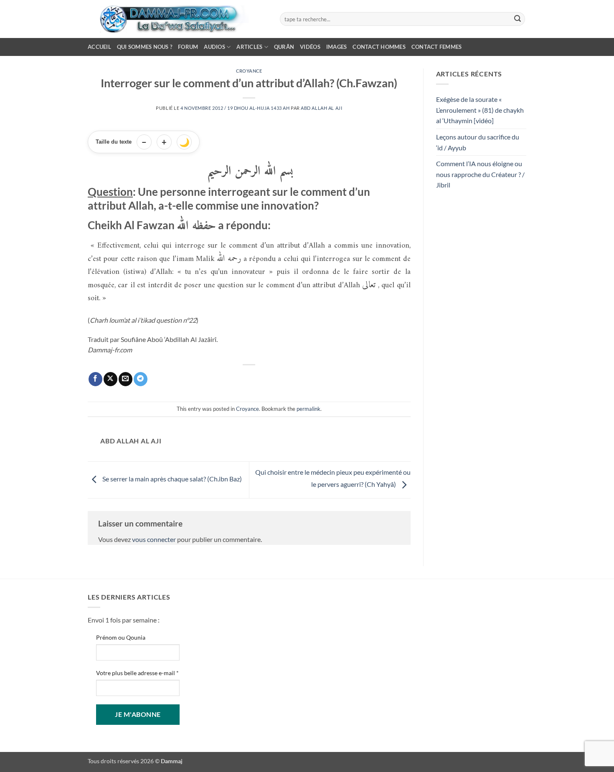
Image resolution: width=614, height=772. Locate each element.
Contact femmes (436, 46)
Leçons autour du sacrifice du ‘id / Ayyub (477, 142)
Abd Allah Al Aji (321, 108)
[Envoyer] (517, 19)
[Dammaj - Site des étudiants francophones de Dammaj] (177, 19)
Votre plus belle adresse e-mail (137, 672)
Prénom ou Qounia (120, 637)
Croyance (249, 70)
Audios (214, 46)
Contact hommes (379, 46)
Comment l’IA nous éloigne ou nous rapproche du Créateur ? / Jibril (480, 174)
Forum (188, 46)
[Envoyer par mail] (125, 379)
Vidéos (310, 46)
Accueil (99, 46)
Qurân (284, 46)
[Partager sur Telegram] (140, 379)
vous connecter (154, 539)
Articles (249, 46)
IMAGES (336, 46)
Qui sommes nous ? (144, 46)
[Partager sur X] (110, 379)
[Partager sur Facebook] (95, 379)
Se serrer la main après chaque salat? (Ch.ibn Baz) (171, 479)
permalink (308, 408)
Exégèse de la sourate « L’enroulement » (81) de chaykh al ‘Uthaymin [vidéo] (480, 109)
